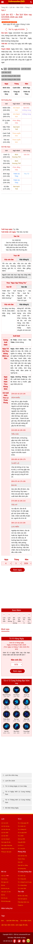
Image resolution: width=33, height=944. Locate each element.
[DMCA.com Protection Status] (28, 942)
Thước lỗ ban (21, 859)
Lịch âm (12, 7)
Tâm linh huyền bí (22, 899)
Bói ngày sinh (4, 882)
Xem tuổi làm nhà (22, 855)
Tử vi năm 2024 (22, 888)
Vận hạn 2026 (21, 839)
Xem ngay (17, 570)
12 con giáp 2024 (22, 832)
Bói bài (3, 885)
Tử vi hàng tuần (22, 879)
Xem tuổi (20, 862)
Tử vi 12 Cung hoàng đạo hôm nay (16, 681)
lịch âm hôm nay (12, 920)
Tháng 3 (27, 7)
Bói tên (3, 895)
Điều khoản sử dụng (19, 937)
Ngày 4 (3, 10)
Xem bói (3, 875)
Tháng (16, 559)
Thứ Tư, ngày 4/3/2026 (16, 29)
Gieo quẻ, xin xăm (6, 891)
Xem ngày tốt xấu (5, 842)
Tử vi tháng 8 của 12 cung (24, 882)
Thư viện (21, 892)
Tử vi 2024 (20, 835)
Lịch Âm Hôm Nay (11, 775)
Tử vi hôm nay (21, 875)
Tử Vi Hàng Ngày (16, 638)
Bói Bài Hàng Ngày (12, 808)
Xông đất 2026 (21, 842)
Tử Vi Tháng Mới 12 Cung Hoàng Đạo (17, 801)
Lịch (5, 69)
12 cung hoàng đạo (25, 872)
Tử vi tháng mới (22, 829)
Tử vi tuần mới (22, 826)
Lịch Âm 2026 (10, 781)
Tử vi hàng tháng (22, 885)
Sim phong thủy (22, 868)
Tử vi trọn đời (21, 848)
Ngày (6, 559)
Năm (26, 559)
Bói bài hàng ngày (5, 901)
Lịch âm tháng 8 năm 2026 (11, 76)
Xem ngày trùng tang (6, 845)
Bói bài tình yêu (5, 888)
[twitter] (19, 942)
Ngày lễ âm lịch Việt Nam (7, 848)
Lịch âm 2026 (26, 69)
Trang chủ (4, 7)
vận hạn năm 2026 (7, 925)
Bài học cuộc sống (22, 895)
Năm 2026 (20, 7)
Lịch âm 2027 (6, 72)
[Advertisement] (16, 212)
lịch (2, 920)
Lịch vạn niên (4, 823)
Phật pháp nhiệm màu (23, 902)
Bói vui (3, 872)
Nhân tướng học (7, 908)
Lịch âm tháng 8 (5, 839)
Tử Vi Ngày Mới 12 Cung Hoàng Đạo (17, 793)
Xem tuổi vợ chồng (23, 865)
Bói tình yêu (4, 898)
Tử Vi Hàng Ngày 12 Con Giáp (16, 786)
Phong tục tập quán (6, 851)
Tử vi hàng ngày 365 (23, 823)
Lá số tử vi (20, 845)
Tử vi (19, 819)
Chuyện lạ (20, 905)
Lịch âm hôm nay (14, 69)
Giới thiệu (10, 937)
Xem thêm (16, 610)
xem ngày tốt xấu (21, 925)
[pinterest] (24, 942)
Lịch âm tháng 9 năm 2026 (11, 79)
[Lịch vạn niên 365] (16, 3)
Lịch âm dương (5, 826)
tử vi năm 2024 (26, 920)
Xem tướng (4, 879)
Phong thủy (22, 852)
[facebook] (15, 942)
